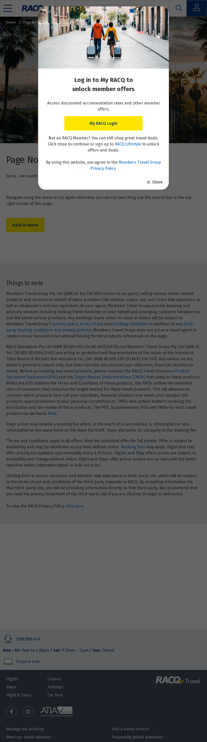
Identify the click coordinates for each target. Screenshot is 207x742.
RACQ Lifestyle (128, 144)
